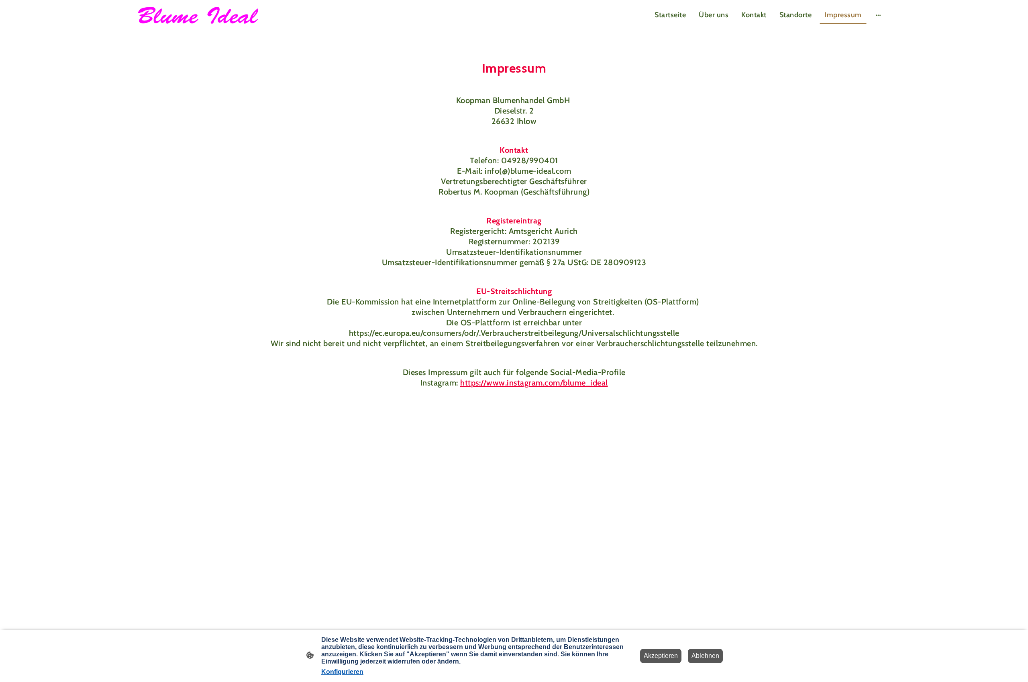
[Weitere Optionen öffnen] (878, 15)
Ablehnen (705, 655)
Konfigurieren (342, 671)
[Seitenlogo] (198, 15)
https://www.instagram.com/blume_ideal (534, 383)
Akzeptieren (661, 655)
